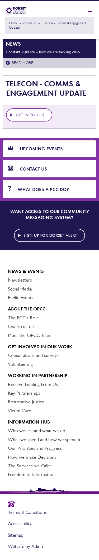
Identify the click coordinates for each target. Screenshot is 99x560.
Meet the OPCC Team (29, 335)
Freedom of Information (31, 474)
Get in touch (30, 115)
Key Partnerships (24, 393)
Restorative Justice (26, 401)
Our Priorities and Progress (35, 448)
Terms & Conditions (27, 512)
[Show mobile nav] (90, 12)
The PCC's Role (23, 317)
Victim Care (19, 410)
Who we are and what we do (36, 430)
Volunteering (20, 364)
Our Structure (22, 326)
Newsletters (20, 280)
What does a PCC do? (42, 189)
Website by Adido (25, 546)
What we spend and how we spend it (44, 439)
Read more (22, 62)
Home (13, 23)
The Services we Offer (29, 465)
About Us (29, 23)
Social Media (20, 289)
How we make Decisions (32, 457)
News (13, 44)
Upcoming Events (40, 149)
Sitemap (15, 535)
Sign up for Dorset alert (50, 235)
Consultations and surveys (33, 355)
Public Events (20, 297)
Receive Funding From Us (33, 384)
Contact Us (32, 169)
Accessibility (20, 523)
